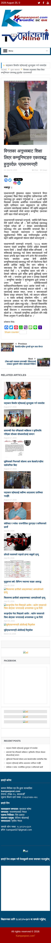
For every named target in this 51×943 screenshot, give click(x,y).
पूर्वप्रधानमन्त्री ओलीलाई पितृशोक (18, 630)
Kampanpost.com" (25, 935)
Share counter (12, 332)
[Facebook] (6, 180)
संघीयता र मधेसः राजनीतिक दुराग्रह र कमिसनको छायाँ (24, 767)
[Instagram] (15, 183)
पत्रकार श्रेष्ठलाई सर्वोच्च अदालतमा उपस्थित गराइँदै (23, 763)
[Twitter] (10, 180)
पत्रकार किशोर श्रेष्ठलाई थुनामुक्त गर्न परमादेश (26, 65)
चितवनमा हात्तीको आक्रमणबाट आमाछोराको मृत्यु (24, 597)
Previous (22, 343)
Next (30, 358)
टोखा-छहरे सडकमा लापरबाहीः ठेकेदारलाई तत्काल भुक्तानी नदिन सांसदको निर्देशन (20, 362)
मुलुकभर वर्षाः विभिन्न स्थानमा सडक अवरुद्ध (22, 581)
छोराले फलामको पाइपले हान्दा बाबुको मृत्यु (21, 554)
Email (45, 170)
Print (36, 170)
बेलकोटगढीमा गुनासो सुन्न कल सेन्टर (29, 346)
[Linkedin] (19, 183)
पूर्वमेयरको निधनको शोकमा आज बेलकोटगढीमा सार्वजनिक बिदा (26, 759)
